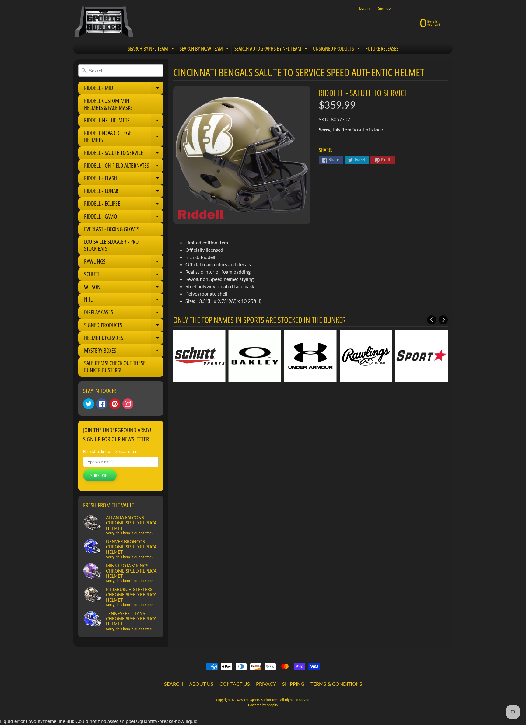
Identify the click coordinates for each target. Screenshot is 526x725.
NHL (123, 301)
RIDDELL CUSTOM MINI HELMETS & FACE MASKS (108, 104)
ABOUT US (201, 684)
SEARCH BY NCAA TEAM (205, 49)
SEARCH (173, 684)
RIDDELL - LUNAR (123, 192)
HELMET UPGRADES (123, 339)
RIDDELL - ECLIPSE (123, 205)
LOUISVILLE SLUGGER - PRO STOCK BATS (111, 245)
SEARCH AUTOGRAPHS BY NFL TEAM (271, 49)
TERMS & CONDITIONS (336, 684)
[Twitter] (88, 403)
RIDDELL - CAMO (123, 217)
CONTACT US (234, 684)
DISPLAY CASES (123, 313)
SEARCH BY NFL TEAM (152, 49)
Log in (364, 8)
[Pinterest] (114, 403)
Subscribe (99, 475)
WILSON (123, 288)
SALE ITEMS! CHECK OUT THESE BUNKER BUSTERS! (115, 366)
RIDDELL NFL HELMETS (123, 121)
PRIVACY (266, 684)
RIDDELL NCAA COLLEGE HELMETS (123, 137)
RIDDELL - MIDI (123, 89)
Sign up (384, 8)
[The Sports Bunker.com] (103, 21)
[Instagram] (127, 403)
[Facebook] (101, 403)
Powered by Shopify (263, 705)
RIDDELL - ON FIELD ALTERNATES (123, 167)
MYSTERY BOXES (123, 352)
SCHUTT (123, 275)
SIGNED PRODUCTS (123, 326)
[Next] (443, 319)
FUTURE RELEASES (382, 48)
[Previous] (431, 319)
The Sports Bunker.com (261, 700)
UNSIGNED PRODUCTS (337, 49)
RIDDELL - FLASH (123, 179)
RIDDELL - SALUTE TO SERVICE (123, 154)
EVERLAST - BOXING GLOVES (111, 229)
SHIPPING (293, 684)
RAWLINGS (123, 262)
